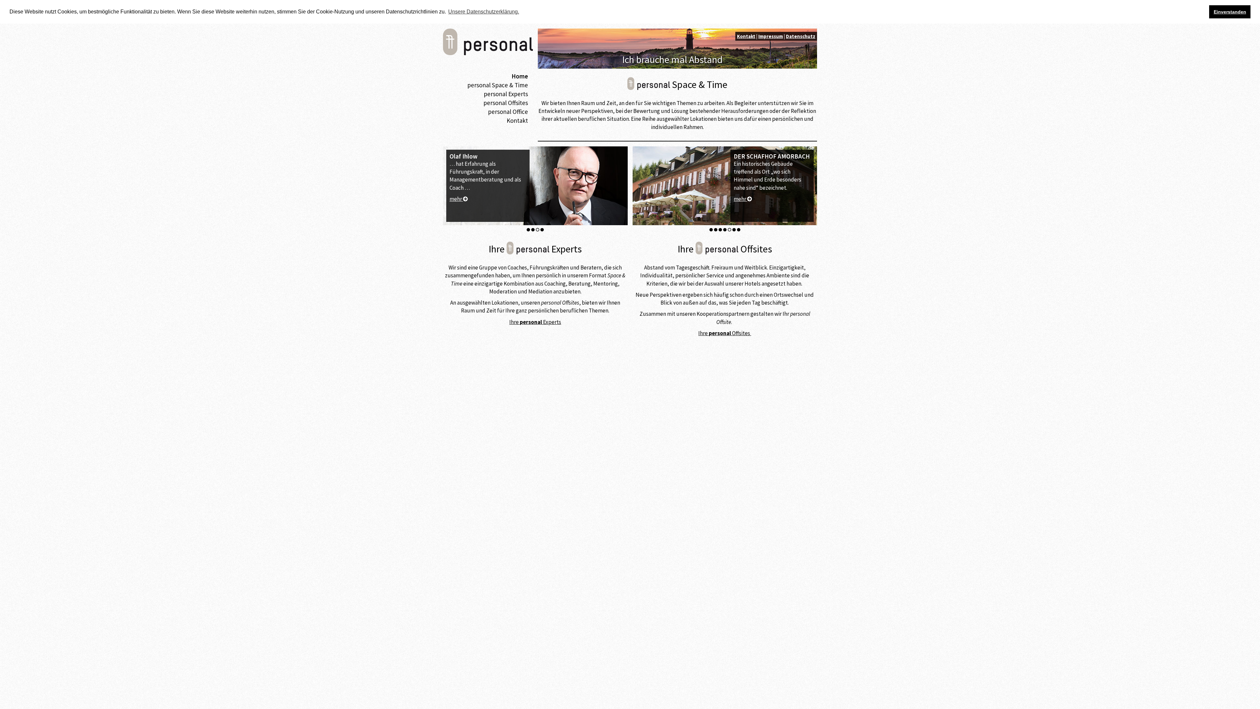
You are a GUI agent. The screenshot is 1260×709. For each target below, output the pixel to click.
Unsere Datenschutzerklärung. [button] (483, 11)
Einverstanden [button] (1230, 11)
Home (520, 76)
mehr (456, 182)
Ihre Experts (535, 322)
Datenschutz (800, 36)
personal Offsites (505, 103)
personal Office (508, 112)
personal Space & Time (497, 85)
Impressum (770, 36)
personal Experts (506, 94)
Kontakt (517, 120)
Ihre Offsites (724, 333)
